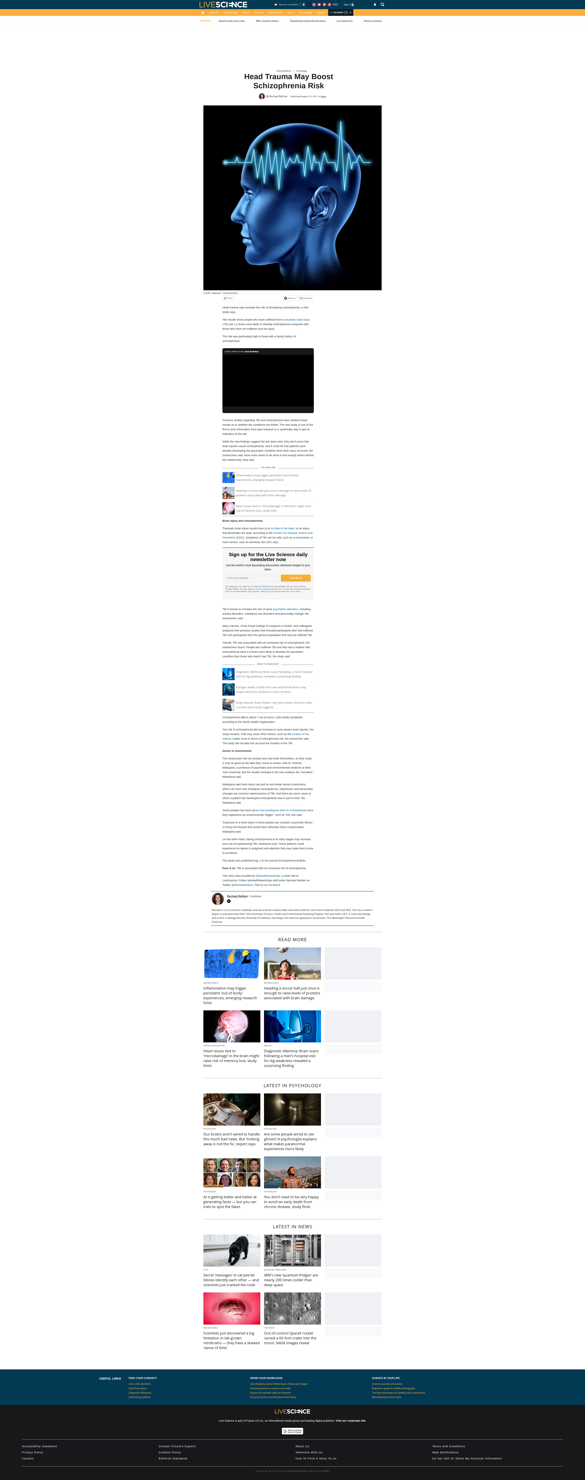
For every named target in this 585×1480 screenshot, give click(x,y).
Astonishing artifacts (139, 1397)
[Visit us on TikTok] (329, 4)
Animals (213, 12)
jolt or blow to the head (280, 528)
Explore (321, 12)
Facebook (274, 885)
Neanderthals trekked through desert (308, 21)
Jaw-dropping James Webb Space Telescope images (279, 1384)
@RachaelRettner (242, 885)
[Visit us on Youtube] (319, 4)
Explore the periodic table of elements (270, 1392)
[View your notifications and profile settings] (375, 5)
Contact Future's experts (177, 1446)
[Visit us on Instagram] (314, 4)
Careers (28, 1458)
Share (229, 298)
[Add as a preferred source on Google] (292, 1431)
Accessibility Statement (39, 1446)
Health (246, 12)
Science (259, 12)
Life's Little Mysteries (140, 1384)
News (323, 96)
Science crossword (373, 21)
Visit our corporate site (350, 1420)
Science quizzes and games (387, 1384)
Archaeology (230, 12)
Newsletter (307, 298)
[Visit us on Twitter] (309, 4)
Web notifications (445, 1452)
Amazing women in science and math (270, 1388)
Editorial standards (173, 1458)
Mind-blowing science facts (386, 1397)
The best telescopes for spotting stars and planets (398, 1392)
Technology (305, 12)
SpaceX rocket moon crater (232, 21)
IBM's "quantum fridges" (267, 21)
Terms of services (262, 586)
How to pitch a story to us (316, 1458)
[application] (268, 380)
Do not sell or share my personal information (467, 1458)
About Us (302, 1446)
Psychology (302, 71)
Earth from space (138, 1388)
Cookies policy (170, 1452)
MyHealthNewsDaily (268, 875)
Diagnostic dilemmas (140, 1392)
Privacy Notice (231, 589)
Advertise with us (309, 1452)
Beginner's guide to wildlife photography (393, 1388)
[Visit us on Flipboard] (324, 4)
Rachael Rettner (278, 96)
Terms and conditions (448, 1446)
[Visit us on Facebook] (303, 4)
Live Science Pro (345, 21)
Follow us (292, 298)
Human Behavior (284, 71)
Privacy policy (32, 1452)
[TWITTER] (229, 901)
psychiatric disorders (285, 609)
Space (290, 12)
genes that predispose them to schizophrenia (279, 810)
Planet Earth (275, 12)
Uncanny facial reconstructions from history (273, 1397)
